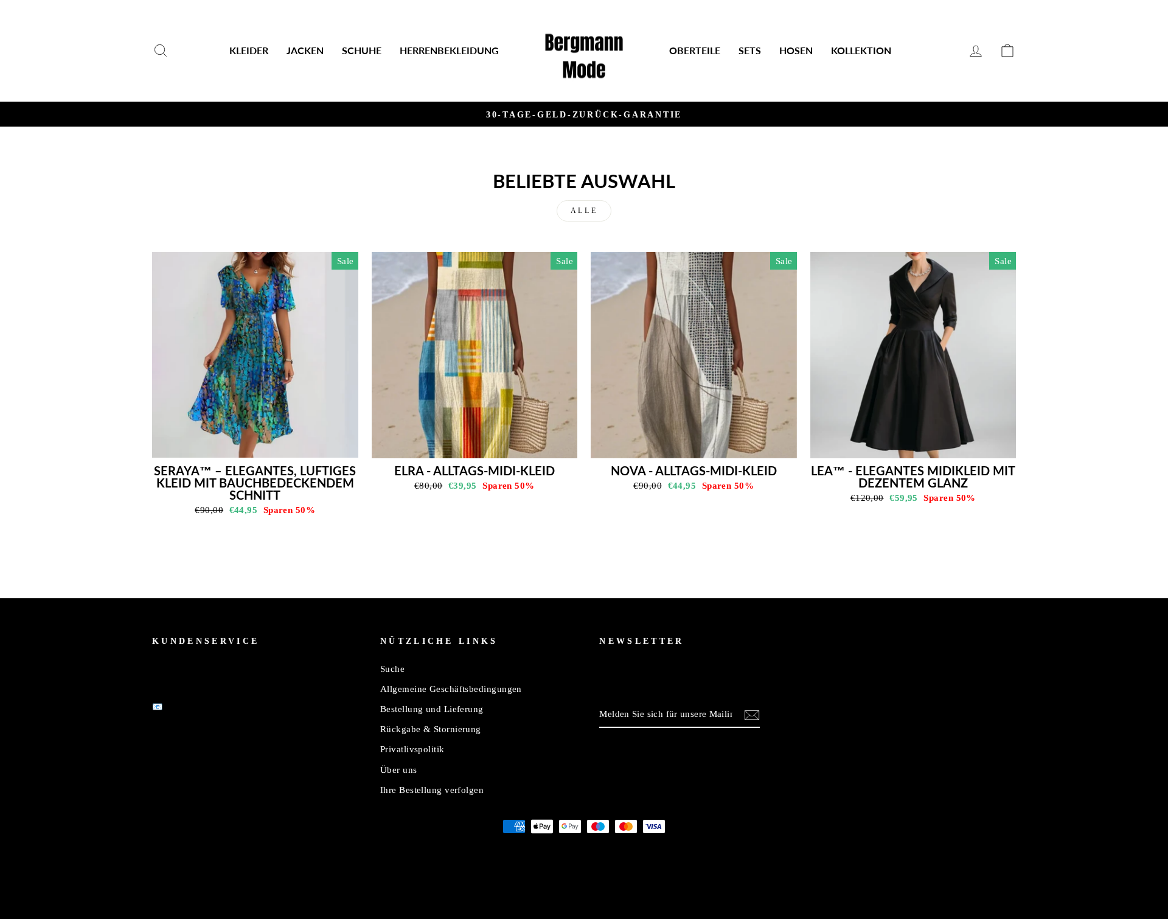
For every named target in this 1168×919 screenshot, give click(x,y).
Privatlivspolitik (412, 749)
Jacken (305, 50)
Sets (750, 50)
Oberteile (694, 50)
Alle (584, 210)
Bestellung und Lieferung (432, 709)
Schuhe (361, 50)
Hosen (796, 50)
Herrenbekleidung (449, 50)
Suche (392, 668)
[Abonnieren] (752, 714)
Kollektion (861, 50)
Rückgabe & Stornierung (430, 729)
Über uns (398, 769)
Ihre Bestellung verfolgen (432, 789)
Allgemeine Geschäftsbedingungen (451, 688)
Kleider (248, 50)
